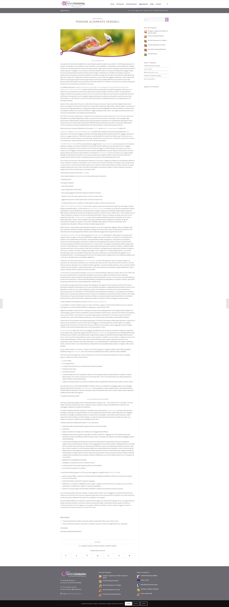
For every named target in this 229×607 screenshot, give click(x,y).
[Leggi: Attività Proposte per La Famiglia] (145, 41)
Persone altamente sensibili (156, 36)
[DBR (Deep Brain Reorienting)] (227, 303)
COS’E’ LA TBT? (148, 69)
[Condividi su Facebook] (65, 555)
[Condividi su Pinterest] (87, 555)
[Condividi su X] (76, 555)
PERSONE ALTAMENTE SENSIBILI (152, 75)
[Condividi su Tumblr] (108, 555)
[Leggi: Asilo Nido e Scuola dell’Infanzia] (145, 50)
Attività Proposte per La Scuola (156, 45)
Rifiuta (144, 603)
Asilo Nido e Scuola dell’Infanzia (157, 49)
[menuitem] (112, 4)
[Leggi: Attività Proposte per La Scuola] (145, 45)
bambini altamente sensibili (90, 546)
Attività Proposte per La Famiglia (157, 40)
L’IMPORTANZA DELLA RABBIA (152, 65)
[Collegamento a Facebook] (167, 4)
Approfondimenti (97, 18)
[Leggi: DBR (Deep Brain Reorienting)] (138, 585)
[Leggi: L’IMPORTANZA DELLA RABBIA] (138, 576)
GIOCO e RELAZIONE (149, 79)
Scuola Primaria (152, 54)
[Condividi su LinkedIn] (97, 555)
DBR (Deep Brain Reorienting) (151, 72)
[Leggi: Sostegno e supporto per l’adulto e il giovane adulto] (145, 31)
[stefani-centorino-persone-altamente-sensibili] (97, 43)
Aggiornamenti (64, 10)
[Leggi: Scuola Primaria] (145, 54)
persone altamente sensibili (108, 546)
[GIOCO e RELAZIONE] (1, 303)
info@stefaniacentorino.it (74, 594)
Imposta (136, 603)
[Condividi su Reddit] (119, 555)
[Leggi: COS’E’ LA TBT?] (138, 581)
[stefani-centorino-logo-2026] (73, 4)
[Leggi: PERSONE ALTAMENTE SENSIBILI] (138, 590)
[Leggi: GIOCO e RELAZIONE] (138, 594)
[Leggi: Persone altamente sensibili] (145, 36)
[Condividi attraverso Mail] (129, 555)
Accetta (128, 603)
